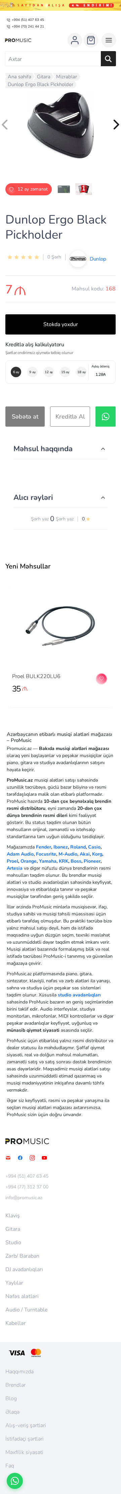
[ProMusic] (18, 40)
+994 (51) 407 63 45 (28, 19)
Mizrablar (66, 76)
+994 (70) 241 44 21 (28, 26)
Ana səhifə (19, 76)
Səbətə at (25, 416)
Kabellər (15, 1323)
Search (108, 58)
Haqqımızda (19, 1371)
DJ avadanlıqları (24, 1269)
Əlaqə (12, 1412)
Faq (9, 1465)
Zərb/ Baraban (22, 1256)
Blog (11, 1398)
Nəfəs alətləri (22, 1296)
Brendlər (15, 1385)
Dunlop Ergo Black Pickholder (40, 84)
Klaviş (12, 1215)
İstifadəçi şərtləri (24, 1439)
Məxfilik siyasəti (24, 1452)
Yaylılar (14, 1283)
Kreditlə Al (70, 416)
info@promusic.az (23, 1197)
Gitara (43, 76)
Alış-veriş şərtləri (25, 1425)
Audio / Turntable (26, 1309)
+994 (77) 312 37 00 (26, 1187)
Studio (13, 1242)
